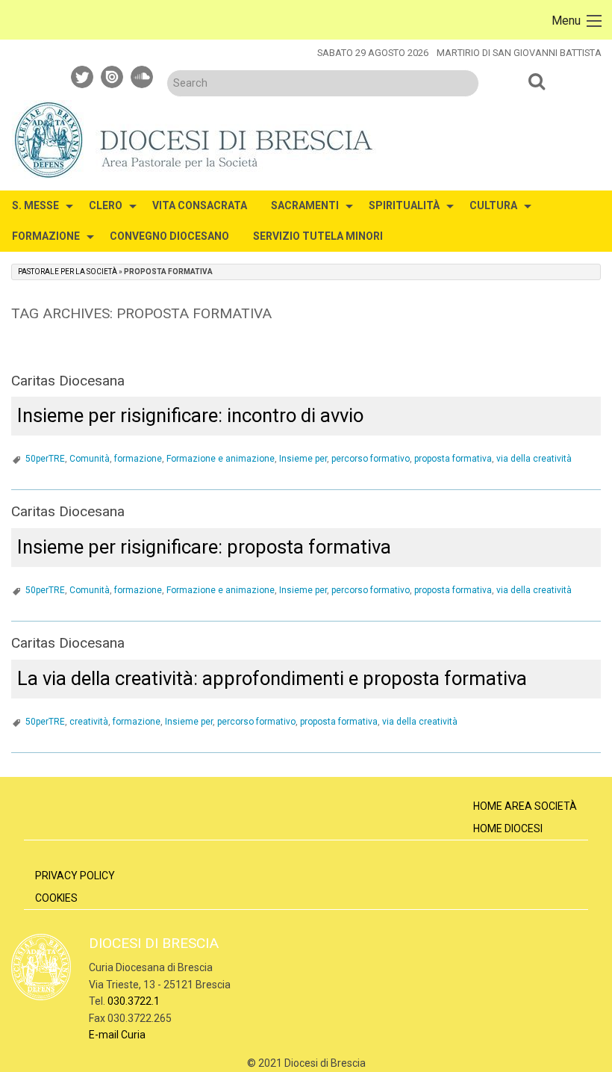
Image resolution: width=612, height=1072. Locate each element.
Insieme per (303, 458)
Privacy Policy (75, 876)
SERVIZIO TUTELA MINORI (318, 236)
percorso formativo (370, 458)
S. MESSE (35, 205)
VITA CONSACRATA (199, 205)
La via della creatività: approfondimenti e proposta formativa (272, 678)
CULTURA (493, 205)
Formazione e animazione (220, 458)
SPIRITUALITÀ (404, 205)
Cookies (56, 898)
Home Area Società (525, 806)
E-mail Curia (117, 1035)
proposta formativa (453, 458)
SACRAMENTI (305, 205)
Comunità (89, 458)
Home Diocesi (508, 828)
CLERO (105, 205)
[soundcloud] (142, 75)
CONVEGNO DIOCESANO (169, 236)
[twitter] (83, 75)
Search (537, 80)
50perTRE (45, 458)
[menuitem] (38, 205)
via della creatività (534, 458)
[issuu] (113, 75)
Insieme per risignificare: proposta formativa (204, 547)
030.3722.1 (133, 1001)
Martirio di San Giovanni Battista (519, 52)
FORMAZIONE (46, 236)
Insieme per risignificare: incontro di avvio (190, 415)
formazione (138, 458)
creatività (88, 721)
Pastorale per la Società (67, 271)
